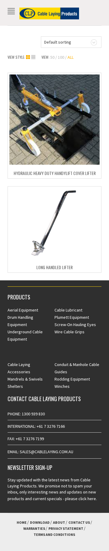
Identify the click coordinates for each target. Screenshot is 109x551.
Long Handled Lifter (54, 267)
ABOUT (59, 522)
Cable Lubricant (68, 310)
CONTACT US (79, 522)
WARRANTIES (34, 528)
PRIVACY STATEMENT (65, 528)
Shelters (15, 386)
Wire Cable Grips (69, 332)
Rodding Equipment (72, 379)
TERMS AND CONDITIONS (54, 534)
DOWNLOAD (40, 522)
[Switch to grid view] (28, 57)
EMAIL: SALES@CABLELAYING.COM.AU (40, 451)
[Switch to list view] (33, 57)
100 (61, 57)
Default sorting (57, 42)
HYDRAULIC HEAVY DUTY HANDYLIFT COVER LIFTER (55, 173)
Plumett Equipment (71, 317)
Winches (62, 386)
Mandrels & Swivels (25, 379)
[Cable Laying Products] (49, 13)
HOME (22, 522)
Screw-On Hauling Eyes (75, 324)
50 (52, 57)
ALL (71, 57)
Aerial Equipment (23, 310)
